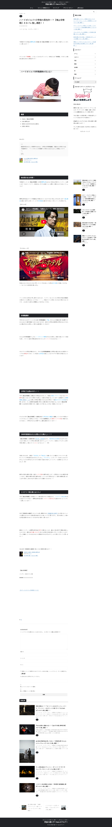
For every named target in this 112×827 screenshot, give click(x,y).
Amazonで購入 (34, 162)
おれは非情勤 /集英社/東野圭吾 (31, 158)
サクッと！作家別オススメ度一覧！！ (44, 8)
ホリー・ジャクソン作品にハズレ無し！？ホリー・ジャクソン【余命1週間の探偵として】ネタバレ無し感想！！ (85, 27)
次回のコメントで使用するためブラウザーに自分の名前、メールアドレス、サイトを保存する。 (44, 671)
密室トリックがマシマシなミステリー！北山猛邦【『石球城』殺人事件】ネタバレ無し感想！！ (85, 43)
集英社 (22, 154)
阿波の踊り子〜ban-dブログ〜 (56, 4)
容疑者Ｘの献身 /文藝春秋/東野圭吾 (32, 552)
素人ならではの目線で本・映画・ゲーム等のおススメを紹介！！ (56, 819)
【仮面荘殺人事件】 (52, 513)
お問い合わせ (80, 7)
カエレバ (29, 159)
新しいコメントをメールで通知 (27, 686)
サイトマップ (56, 7)
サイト (21, 664)
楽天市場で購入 (27, 162)
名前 (22, 651)
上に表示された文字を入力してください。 (30, 676)
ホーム (31, 7)
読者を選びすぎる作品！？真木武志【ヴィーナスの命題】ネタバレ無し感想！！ (85, 38)
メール (22, 658)
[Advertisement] (43, 368)
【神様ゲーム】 (26, 400)
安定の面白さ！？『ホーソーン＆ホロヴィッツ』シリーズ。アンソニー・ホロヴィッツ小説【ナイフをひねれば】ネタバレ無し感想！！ (51, 708)
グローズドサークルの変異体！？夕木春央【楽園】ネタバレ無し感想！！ (85, 33)
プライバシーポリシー (68, 7)
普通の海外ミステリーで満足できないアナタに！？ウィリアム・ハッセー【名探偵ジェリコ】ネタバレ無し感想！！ (85, 20)
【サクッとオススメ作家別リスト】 (29, 590)
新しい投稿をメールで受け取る (27, 691)
